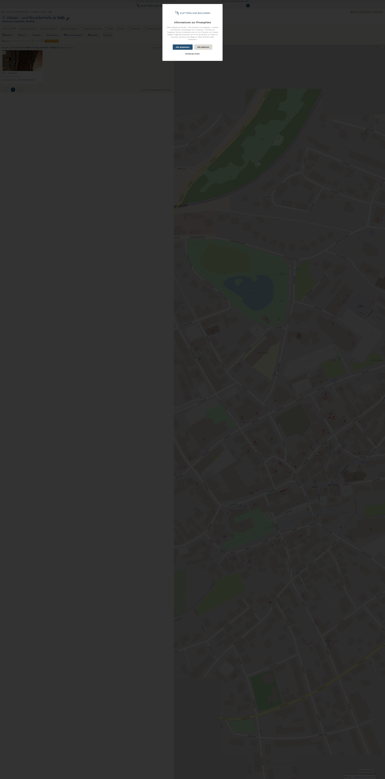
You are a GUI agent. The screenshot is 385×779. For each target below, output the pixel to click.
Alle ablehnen (203, 47)
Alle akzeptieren (183, 47)
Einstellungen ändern (192, 53)
